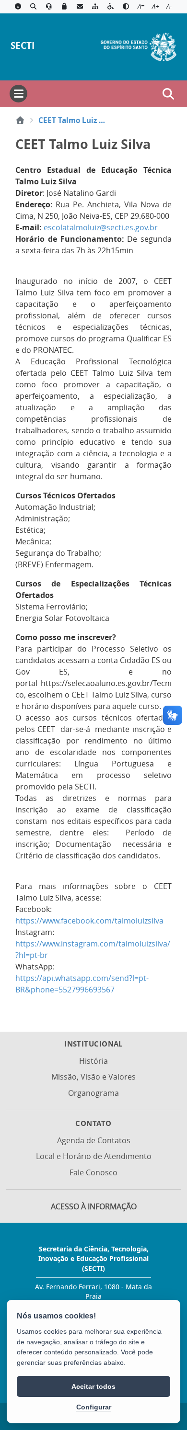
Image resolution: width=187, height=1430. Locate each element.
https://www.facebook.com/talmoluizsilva (89, 920)
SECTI (23, 45)
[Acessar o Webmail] (79, 6)
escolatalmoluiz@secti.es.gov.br (101, 227)
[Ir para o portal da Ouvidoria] (49, 6)
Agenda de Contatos (93, 1140)
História (93, 1061)
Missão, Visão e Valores (93, 1076)
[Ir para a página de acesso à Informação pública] (18, 6)
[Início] (20, 120)
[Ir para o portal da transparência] (33, 6)
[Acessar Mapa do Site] (95, 6)
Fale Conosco (93, 1172)
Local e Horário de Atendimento (94, 1156)
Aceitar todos (93, 1386)
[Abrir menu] (18, 93)
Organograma (93, 1093)
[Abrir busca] (168, 93)
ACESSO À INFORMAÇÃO (94, 1206)
